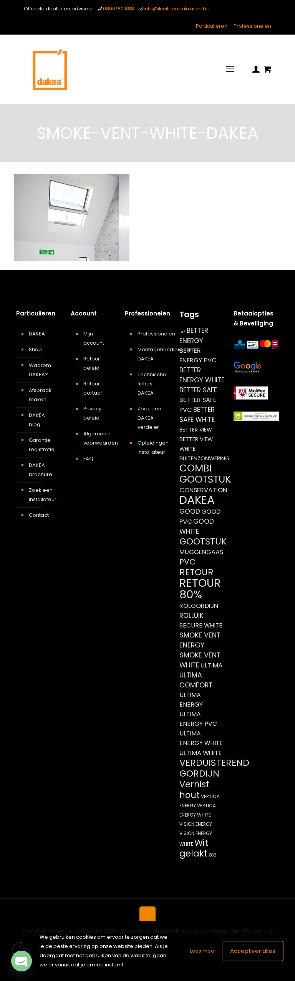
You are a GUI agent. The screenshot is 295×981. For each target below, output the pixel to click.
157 (182, 331)
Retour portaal (92, 388)
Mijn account (93, 338)
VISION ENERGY (195, 824)
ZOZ (213, 855)
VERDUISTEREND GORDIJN (214, 768)
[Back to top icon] (147, 914)
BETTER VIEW (195, 429)
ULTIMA (211, 665)
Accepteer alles (252, 951)
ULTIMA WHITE (200, 752)
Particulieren (211, 26)
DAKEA (37, 333)
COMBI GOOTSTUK (205, 473)
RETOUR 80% (200, 588)
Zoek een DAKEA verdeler (149, 418)
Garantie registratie (42, 445)
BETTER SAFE (198, 390)
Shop (35, 349)
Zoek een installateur (42, 494)
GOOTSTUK (203, 541)
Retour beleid (91, 363)
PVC (187, 561)
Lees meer (203, 950)
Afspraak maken (40, 395)
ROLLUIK (191, 615)
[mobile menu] (230, 69)
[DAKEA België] (50, 69)
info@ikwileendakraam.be (177, 8)
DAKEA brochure (40, 469)
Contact (39, 515)
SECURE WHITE (200, 625)
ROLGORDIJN (198, 605)
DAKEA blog (37, 420)
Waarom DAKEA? (40, 370)
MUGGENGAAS (201, 552)
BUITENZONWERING (204, 458)
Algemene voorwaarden (97, 438)
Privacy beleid (92, 413)
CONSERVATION (203, 490)
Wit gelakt (193, 848)
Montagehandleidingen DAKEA (152, 354)
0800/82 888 (118, 8)
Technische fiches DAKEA (152, 384)
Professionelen (252, 26)
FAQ (88, 458)
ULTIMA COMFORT (195, 680)
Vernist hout (194, 789)
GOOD (189, 511)
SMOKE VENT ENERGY (199, 640)
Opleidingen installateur (152, 447)
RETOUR (196, 572)
